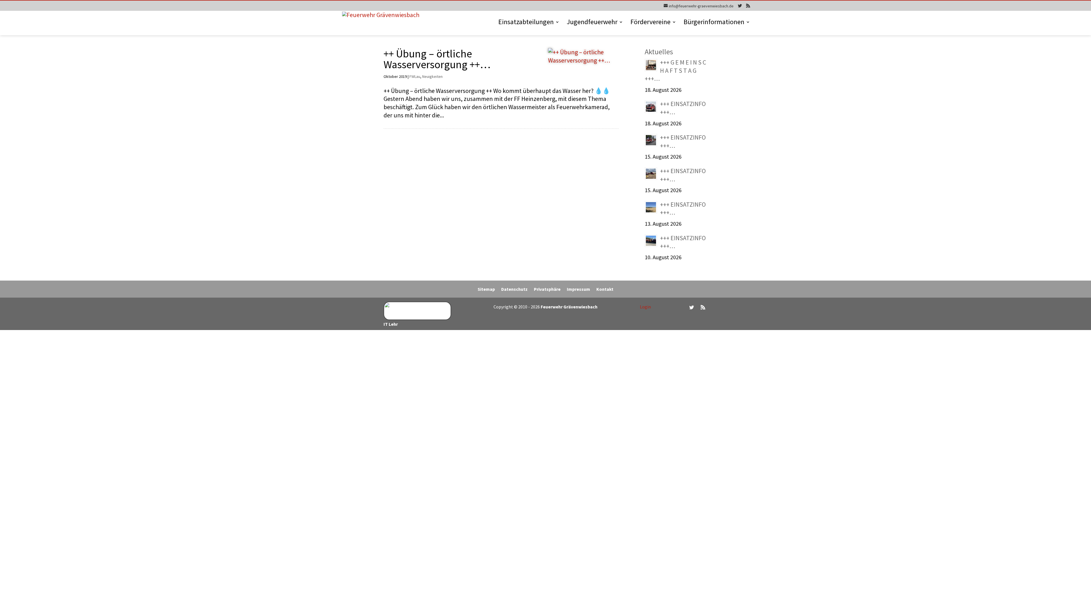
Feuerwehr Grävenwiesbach (568, 307)
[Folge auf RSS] (702, 307)
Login (645, 307)
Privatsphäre (547, 289)
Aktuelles (659, 51)
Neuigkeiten (432, 76)
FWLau (414, 76)
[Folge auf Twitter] (691, 307)
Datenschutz (514, 289)
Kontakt (604, 289)
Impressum (578, 289)
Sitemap (486, 289)
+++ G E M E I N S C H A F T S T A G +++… (675, 70)
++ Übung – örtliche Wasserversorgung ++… (437, 59)
